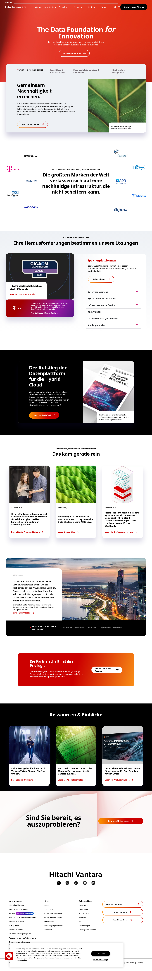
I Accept (101, 954)
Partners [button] (104, 7)
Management (14, 925)
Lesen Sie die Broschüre (22, 780)
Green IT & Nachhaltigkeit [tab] (30, 70)
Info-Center (83, 909)
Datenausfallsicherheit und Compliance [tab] (86, 71)
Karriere (12, 913)
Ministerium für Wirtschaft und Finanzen (44, 627)
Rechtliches (130, 963)
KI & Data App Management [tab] (118, 71)
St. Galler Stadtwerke (73, 627)
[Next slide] (141, 591)
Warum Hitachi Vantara (45, 7)
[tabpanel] (76, 105)
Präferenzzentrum (16, 930)
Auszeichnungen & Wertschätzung (22, 938)
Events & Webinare (16, 921)
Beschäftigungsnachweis (53, 925)
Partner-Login (84, 925)
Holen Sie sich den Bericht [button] (20, 294)
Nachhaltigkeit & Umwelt (18, 909)
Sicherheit (48, 930)
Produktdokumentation (53, 913)
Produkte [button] (63, 7)
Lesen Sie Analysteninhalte (70, 780)
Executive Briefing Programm (20, 934)
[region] (67, 955)
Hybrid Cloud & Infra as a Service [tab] (58, 71)
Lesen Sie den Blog (66, 532)
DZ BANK (92, 627)
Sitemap (140, 963)
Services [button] (91, 7)
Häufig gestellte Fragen (53, 917)
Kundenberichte (85, 913)
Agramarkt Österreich (111, 627)
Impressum (83, 905)
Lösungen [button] (77, 7)
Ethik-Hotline (49, 921)
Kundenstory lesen (21, 613)
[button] (115, 7)
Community (48, 909)
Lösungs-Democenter (87, 930)
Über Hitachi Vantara (17, 905)
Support (47, 905)
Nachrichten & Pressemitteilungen (22, 917)
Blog (81, 921)
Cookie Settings (100, 959)
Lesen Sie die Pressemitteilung (25, 532)
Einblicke (82, 917)
